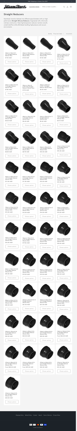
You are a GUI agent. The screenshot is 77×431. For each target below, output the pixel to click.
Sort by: (50, 33)
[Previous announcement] (4, 1)
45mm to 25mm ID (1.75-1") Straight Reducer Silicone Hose (29, 118)
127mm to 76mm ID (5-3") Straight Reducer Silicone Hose (63, 364)
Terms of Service (47, 415)
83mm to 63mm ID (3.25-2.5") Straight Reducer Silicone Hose (46, 240)
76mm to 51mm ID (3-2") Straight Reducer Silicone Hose (46, 209)
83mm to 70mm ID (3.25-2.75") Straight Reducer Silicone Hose (63, 240)
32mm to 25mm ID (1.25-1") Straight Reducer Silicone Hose (11, 86)
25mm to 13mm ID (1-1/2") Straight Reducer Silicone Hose (11, 54)
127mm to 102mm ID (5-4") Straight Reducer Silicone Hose (29, 364)
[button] (34, 7)
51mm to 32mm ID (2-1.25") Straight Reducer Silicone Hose (63, 117)
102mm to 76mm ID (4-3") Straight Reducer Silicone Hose (11, 333)
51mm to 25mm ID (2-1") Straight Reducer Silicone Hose (46, 118)
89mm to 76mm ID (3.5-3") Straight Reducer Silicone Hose (63, 271)
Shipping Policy (20, 415)
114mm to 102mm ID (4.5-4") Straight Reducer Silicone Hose (63, 333)
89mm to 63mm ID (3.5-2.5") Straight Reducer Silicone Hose (29, 271)
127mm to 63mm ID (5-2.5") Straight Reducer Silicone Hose (46, 364)
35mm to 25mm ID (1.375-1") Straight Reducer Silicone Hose (46, 86)
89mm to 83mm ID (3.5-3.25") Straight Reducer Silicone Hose (11, 302)
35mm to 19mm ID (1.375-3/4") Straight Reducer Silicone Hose (28, 87)
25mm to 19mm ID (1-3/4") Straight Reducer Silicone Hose (46, 54)
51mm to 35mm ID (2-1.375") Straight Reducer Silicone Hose (11, 148)
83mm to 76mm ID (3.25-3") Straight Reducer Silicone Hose (11, 270)
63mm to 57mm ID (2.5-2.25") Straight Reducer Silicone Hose (46, 178)
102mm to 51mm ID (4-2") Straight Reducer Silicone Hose (29, 301)
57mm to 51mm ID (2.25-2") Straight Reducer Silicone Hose (63, 147)
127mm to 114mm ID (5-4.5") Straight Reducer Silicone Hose (11, 394)
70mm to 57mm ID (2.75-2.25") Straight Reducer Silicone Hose (11, 209)
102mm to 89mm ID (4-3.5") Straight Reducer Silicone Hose (29, 333)
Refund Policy (28, 415)
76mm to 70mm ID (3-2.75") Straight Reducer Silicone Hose (29, 239)
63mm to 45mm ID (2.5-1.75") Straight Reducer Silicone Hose (11, 178)
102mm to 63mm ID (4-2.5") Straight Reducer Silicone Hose (46, 301)
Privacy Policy (56, 415)
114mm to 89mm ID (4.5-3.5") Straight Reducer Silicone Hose (46, 333)
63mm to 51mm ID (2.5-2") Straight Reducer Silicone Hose (29, 178)
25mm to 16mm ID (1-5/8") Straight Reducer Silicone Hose (29, 54)
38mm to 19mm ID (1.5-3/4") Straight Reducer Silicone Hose (63, 87)
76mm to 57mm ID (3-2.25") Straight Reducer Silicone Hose (63, 209)
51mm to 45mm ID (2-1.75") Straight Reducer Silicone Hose (46, 148)
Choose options (12, 62)
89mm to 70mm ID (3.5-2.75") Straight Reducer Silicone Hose (46, 271)
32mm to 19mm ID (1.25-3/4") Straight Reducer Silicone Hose (63, 56)
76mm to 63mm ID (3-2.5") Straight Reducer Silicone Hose (11, 239)
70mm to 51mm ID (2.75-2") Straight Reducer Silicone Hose (63, 179)
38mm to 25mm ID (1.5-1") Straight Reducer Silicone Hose (11, 117)
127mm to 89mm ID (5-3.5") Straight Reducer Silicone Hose (11, 364)
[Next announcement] (71, 1)
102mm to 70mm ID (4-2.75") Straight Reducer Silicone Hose (63, 302)
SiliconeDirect (40, 427)
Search (40, 415)
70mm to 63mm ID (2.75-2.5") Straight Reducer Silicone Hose (29, 209)
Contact (35, 415)
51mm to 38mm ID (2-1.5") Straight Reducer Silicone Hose (28, 148)
